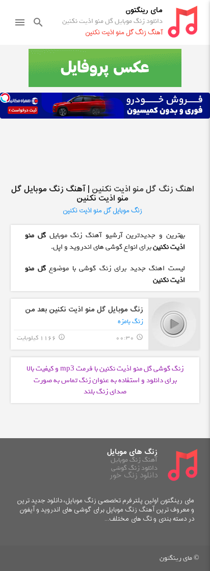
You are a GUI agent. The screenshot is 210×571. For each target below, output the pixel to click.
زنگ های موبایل (132, 452)
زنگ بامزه (130, 321)
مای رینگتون (144, 10)
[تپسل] (5, 98)
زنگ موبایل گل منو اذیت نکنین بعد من (84, 310)
